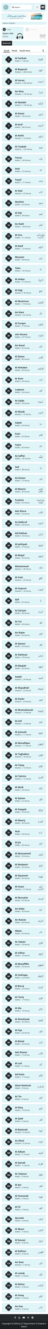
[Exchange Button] (43, 50)
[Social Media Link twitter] (19, 1317)
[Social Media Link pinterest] (32, 1317)
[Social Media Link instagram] (28, 1317)
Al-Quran (12, 23)
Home (5, 23)
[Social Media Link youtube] (24, 1317)
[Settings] (42, 7)
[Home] (6, 7)
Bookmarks (7, 43)
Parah (14, 50)
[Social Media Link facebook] (15, 1317)
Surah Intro (25, 50)
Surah (6, 50)
